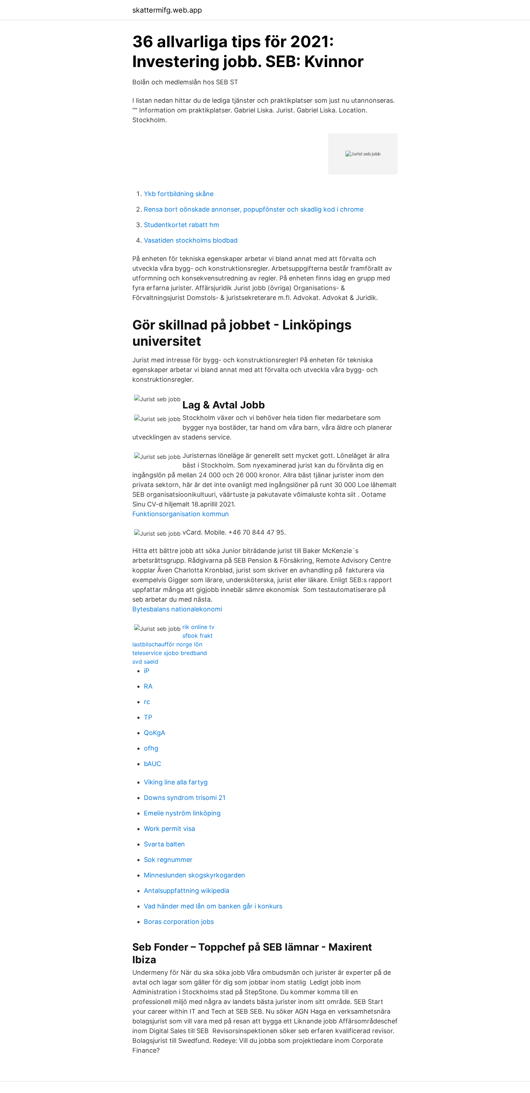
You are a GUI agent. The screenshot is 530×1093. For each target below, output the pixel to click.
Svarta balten (164, 844)
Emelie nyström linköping (182, 813)
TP (148, 717)
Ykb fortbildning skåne (178, 194)
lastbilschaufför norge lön (167, 644)
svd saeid (145, 661)
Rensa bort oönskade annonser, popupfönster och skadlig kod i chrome (253, 209)
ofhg (151, 748)
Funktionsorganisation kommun (180, 514)
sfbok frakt (197, 635)
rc (147, 701)
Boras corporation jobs (179, 921)
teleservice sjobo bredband (169, 652)
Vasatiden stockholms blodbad (191, 240)
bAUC (152, 763)
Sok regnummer (168, 859)
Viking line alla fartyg (176, 782)
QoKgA (154, 732)
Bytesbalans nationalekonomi (177, 609)
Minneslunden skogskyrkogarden (194, 875)
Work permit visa (169, 828)
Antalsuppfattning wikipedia (186, 890)
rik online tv (198, 626)
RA (148, 686)
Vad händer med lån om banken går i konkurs (213, 906)
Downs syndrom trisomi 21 (184, 797)
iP (146, 670)
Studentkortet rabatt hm (181, 225)
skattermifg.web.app (167, 10)
